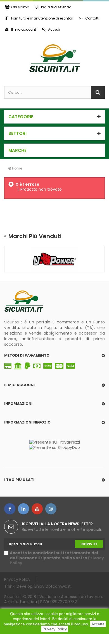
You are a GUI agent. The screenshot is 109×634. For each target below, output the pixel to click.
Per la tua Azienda (56, 7)
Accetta (98, 624)
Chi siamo (20, 7)
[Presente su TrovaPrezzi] (54, 442)
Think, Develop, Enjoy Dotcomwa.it (37, 586)
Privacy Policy (54, 629)
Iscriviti (88, 544)
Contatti (92, 18)
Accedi (54, 29)
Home (16, 168)
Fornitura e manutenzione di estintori (42, 18)
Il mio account (23, 29)
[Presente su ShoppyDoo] (54, 447)
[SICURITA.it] (54, 58)
